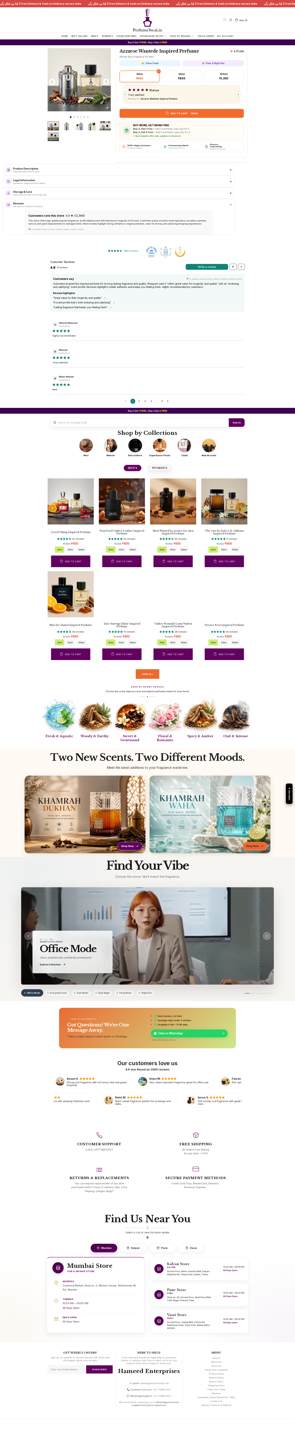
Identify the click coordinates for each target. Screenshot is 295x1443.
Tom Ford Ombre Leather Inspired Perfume (122, 532)
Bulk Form (216, 1362)
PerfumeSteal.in (147, 19)
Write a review (207, 267)
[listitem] (86, 448)
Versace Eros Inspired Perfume (224, 625)
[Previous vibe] (28, 936)
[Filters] (233, 267)
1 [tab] (71, 117)
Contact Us (216, 1401)
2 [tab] (74, 117)
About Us (216, 1365)
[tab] (32, 993)
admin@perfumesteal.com (154, 1383)
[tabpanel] (79, 79)
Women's (159, 468)
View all (147, 674)
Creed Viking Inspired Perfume (71, 532)
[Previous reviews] (125, 94)
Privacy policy (216, 1373)
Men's (132, 468)
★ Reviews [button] (289, 793)
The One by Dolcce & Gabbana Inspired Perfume (224, 532)
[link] (147, 936)
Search (237, 422)
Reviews (216, 1393)
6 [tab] (88, 117)
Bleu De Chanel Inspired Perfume (71, 625)
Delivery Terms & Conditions (216, 1405)
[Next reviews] (238, 94)
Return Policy (216, 1381)
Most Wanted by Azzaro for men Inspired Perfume (173, 532)
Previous (49, 47)
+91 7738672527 (162, 1389)
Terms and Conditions (216, 1369)
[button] (181, 94)
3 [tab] (77, 117)
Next (49, 113)
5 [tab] (84, 117)
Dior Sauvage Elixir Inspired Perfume (122, 625)
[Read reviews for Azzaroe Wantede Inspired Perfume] (237, 51)
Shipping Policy (216, 1385)
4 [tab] (81, 117)
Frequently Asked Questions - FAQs (216, 1397)
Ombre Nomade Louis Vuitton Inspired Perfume (173, 625)
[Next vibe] (267, 936)
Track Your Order (216, 1389)
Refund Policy (216, 1377)
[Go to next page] (168, 401)
